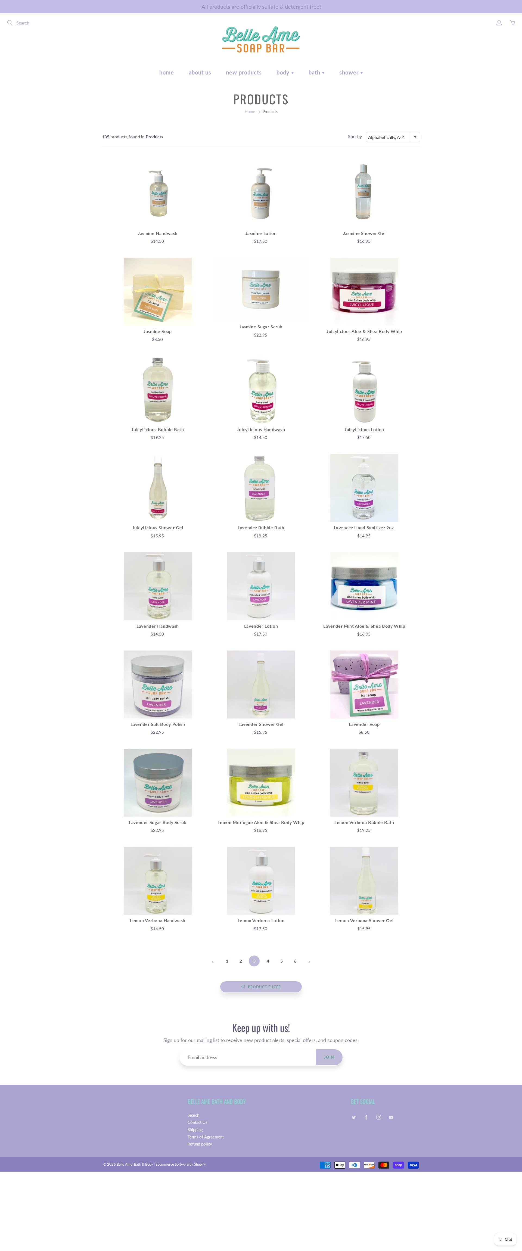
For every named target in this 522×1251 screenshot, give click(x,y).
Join (329, 1057)
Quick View (157, 193)
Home (166, 72)
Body (283, 72)
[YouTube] (391, 1117)
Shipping (195, 1129)
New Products (244, 72)
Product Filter (264, 987)
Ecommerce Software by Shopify (181, 1164)
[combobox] (393, 137)
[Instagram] (378, 1117)
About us (200, 72)
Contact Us (197, 1122)
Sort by (355, 136)
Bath (315, 72)
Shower (349, 72)
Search (193, 1115)
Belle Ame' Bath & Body (135, 1164)
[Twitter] (353, 1117)
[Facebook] (366, 1117)
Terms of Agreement (206, 1137)
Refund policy (200, 1144)
